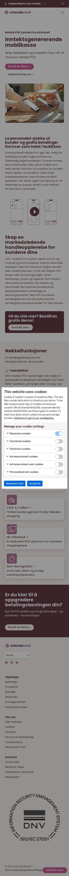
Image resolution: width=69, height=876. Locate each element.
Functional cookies (20, 441)
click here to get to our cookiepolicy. (34, 418)
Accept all (34, 483)
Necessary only (14, 483)
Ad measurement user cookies (26, 464)
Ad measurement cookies (23, 456)
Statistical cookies (19, 449)
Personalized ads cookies (23, 472)
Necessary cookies (20, 433)
